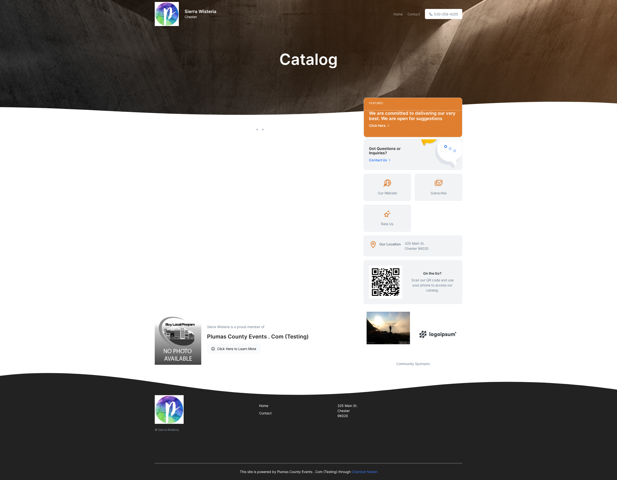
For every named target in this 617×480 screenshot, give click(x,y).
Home (398, 14)
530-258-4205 (445, 14)
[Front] (168, 14)
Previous (360, 333)
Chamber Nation (364, 472)
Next (465, 333)
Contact (414, 14)
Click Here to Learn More (236, 349)
